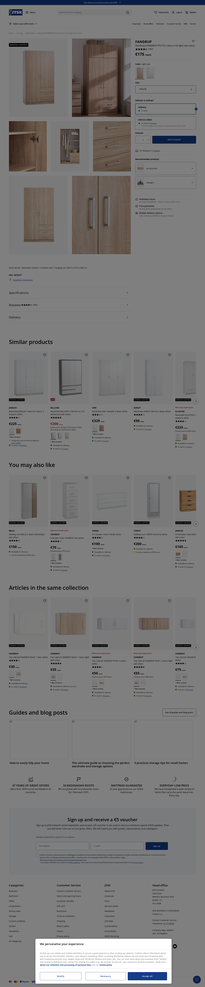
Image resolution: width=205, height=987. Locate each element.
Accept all (147, 976)
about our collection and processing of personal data (65, 965)
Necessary (105, 976)
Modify (60, 976)
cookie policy (105, 965)
